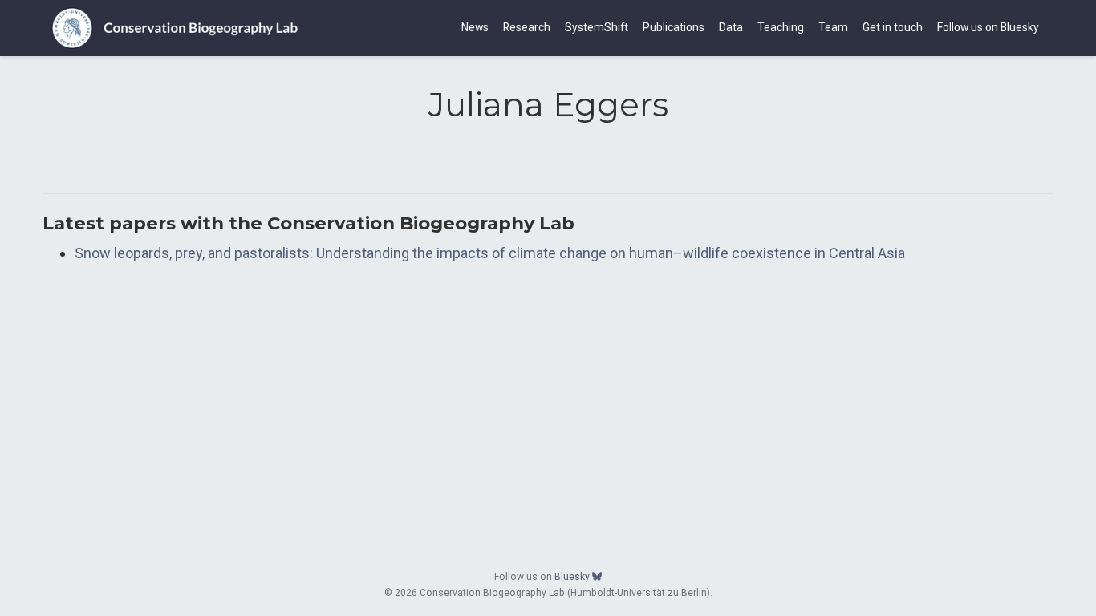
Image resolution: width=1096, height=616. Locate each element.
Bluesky (573, 576)
